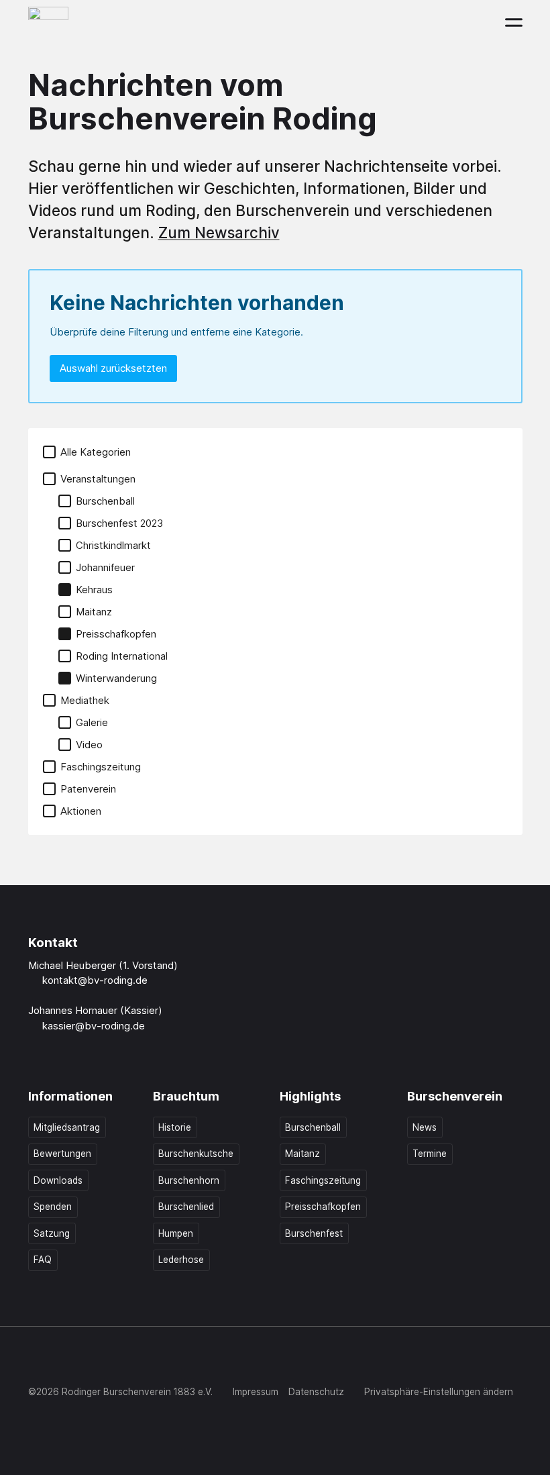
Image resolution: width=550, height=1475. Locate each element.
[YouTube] (119, 1361)
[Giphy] (175, 1361)
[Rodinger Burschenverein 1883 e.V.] (48, 22)
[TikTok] (92, 1361)
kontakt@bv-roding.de (95, 980)
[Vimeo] (147, 1361)
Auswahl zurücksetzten (113, 368)
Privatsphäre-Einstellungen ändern (438, 1391)
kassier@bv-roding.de (93, 1025)
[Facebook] (37, 1361)
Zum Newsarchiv (219, 232)
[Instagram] (64, 1361)
